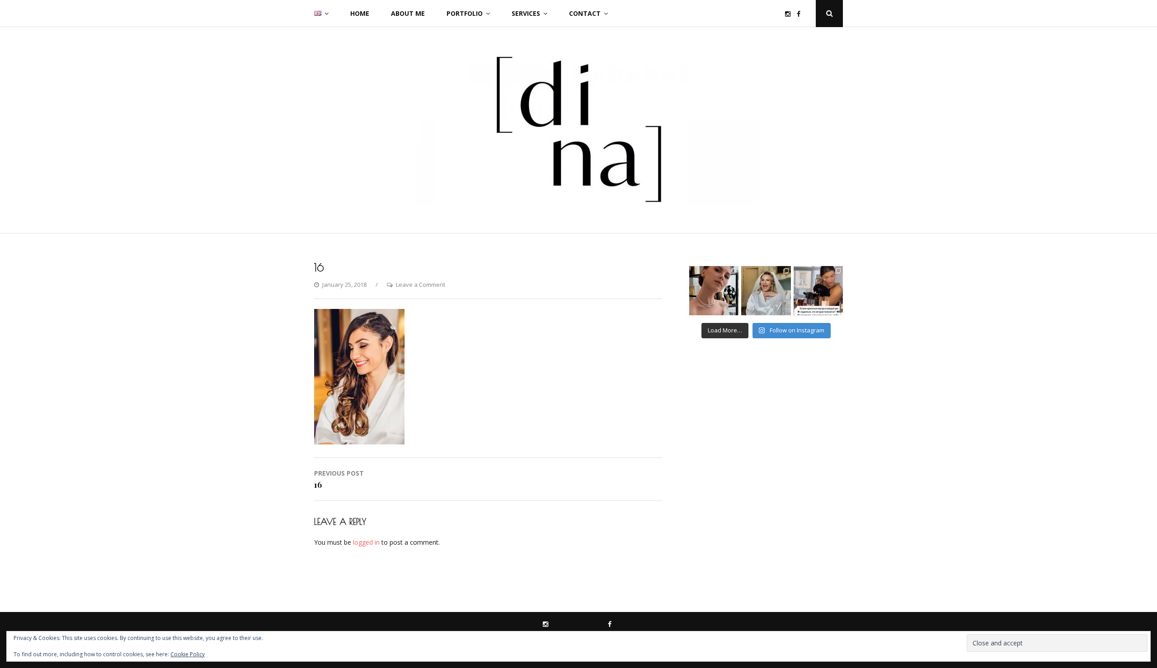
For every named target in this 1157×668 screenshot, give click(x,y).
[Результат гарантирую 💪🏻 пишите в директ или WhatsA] (818, 290)
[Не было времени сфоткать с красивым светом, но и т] (713, 290)
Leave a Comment (420, 284)
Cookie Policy (187, 654)
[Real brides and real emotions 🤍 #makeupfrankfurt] (765, 290)
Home (359, 13)
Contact (585, 13)
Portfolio (465, 13)
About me (408, 13)
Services (526, 13)
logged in (366, 542)
